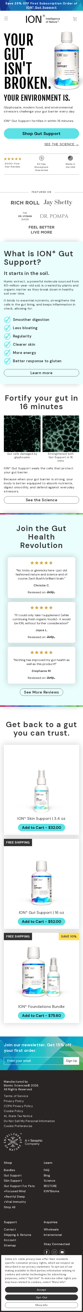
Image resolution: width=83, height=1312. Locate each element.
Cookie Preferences (18, 1126)
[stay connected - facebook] (47, 1252)
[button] (6, 18)
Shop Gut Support (41, 133)
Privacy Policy (14, 1101)
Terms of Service (16, 1096)
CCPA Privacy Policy (18, 1106)
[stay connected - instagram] (54, 1252)
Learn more (41, 372)
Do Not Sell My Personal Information (29, 1121)
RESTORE (50, 1186)
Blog (47, 1175)
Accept (41, 1289)
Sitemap (10, 1245)
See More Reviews (41, 692)
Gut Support (13, 1175)
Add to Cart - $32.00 (41, 827)
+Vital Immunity (15, 1202)
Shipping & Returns (17, 1235)
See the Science (42, 499)
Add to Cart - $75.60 (41, 1015)
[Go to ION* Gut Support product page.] (41, 876)
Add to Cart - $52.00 (41, 921)
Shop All (9, 1207)
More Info (42, 1305)
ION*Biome (51, 1191)
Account (10, 1240)
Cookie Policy (13, 1111)
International (53, 1235)
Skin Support (13, 1181)
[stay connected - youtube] (62, 1252)
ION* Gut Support (41, 7)
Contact (10, 1229)
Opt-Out (41, 1297)
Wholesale (51, 1229)
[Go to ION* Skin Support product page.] (41, 782)
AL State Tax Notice (18, 1116)
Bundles (9, 1170)
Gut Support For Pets (19, 1186)
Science (49, 1181)
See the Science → (61, 144)
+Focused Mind (15, 1191)
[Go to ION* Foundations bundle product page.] (41, 970)
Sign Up (71, 1060)
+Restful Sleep (14, 1197)
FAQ (47, 1170)
